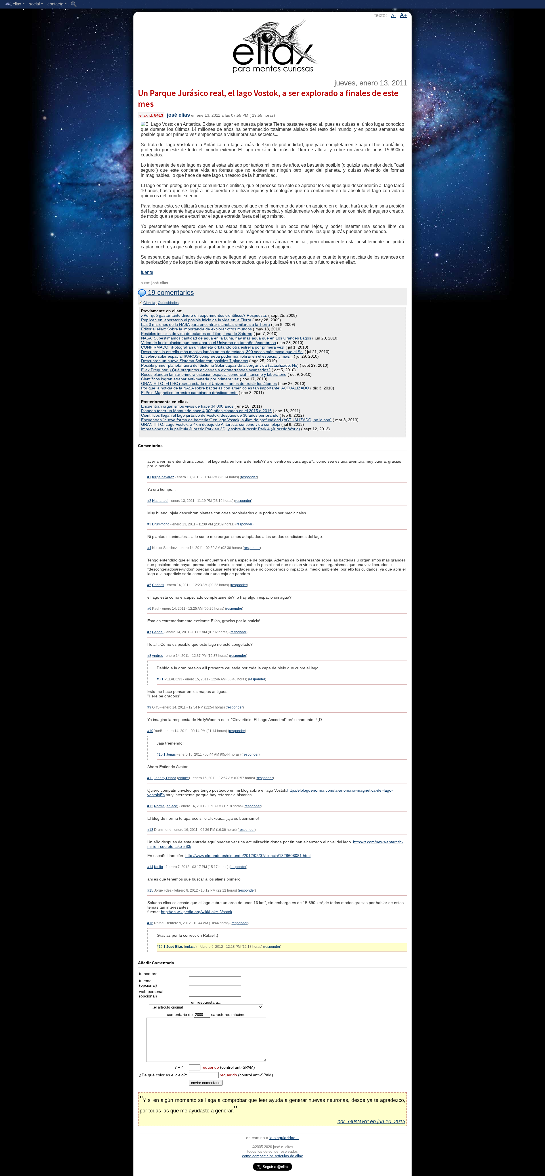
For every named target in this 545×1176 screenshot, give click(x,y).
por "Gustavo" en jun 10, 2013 (371, 1121)
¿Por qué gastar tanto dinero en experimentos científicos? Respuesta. (204, 315)
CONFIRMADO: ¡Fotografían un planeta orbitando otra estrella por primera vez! (212, 347)
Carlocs (158, 585)
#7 (149, 632)
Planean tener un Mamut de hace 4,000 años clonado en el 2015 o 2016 (206, 410)
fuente (147, 272)
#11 (150, 778)
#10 (150, 731)
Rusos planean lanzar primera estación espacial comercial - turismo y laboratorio (213, 374)
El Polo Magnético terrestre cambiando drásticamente (189, 392)
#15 (150, 890)
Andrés (157, 656)
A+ (403, 15)
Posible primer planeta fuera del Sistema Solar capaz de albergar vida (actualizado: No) (220, 365)
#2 (149, 501)
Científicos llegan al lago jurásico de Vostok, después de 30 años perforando (209, 415)
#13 (150, 830)
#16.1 (161, 947)
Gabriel (158, 632)
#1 (149, 477)
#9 (149, 707)
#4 (149, 548)
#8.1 (160, 679)
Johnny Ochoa (165, 778)
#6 (149, 609)
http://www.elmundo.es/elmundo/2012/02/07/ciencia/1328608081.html (248, 855)
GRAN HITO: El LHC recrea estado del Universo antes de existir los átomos (209, 383)
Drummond (160, 524)
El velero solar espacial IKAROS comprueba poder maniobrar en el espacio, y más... (217, 356)
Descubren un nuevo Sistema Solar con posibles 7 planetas (194, 361)
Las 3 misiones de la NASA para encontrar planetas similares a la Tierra (205, 324)
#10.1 (161, 754)
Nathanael (160, 501)
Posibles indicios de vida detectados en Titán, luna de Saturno (196, 333)
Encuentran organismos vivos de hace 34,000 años (187, 406)
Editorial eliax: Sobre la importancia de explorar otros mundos (196, 329)
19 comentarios (170, 292)
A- (393, 15)
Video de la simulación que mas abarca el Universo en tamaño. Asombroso (208, 342)
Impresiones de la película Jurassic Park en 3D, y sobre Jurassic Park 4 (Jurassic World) (220, 429)
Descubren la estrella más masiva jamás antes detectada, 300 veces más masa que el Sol (222, 351)
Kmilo (158, 867)
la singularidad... (284, 1137)
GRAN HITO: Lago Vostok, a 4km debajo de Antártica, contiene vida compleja (210, 424)
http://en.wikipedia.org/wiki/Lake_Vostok (196, 911)
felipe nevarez (163, 477)
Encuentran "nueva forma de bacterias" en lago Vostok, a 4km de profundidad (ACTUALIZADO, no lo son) (236, 420)
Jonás (171, 754)
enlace (183, 778)
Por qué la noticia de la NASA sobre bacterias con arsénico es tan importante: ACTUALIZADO (225, 388)
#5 (149, 585)
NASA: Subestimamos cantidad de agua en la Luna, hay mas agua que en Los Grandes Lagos (226, 338)
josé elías (178, 115)
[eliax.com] (273, 45)
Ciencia (149, 303)
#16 (150, 923)
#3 (149, 524)
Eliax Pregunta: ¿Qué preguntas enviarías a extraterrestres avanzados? (206, 370)
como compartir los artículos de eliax (272, 1156)
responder (249, 477)
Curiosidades (168, 303)
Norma (159, 806)
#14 (150, 867)
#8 (149, 656)
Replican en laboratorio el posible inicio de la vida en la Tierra (196, 320)
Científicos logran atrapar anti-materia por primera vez (190, 379)
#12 (150, 806)
